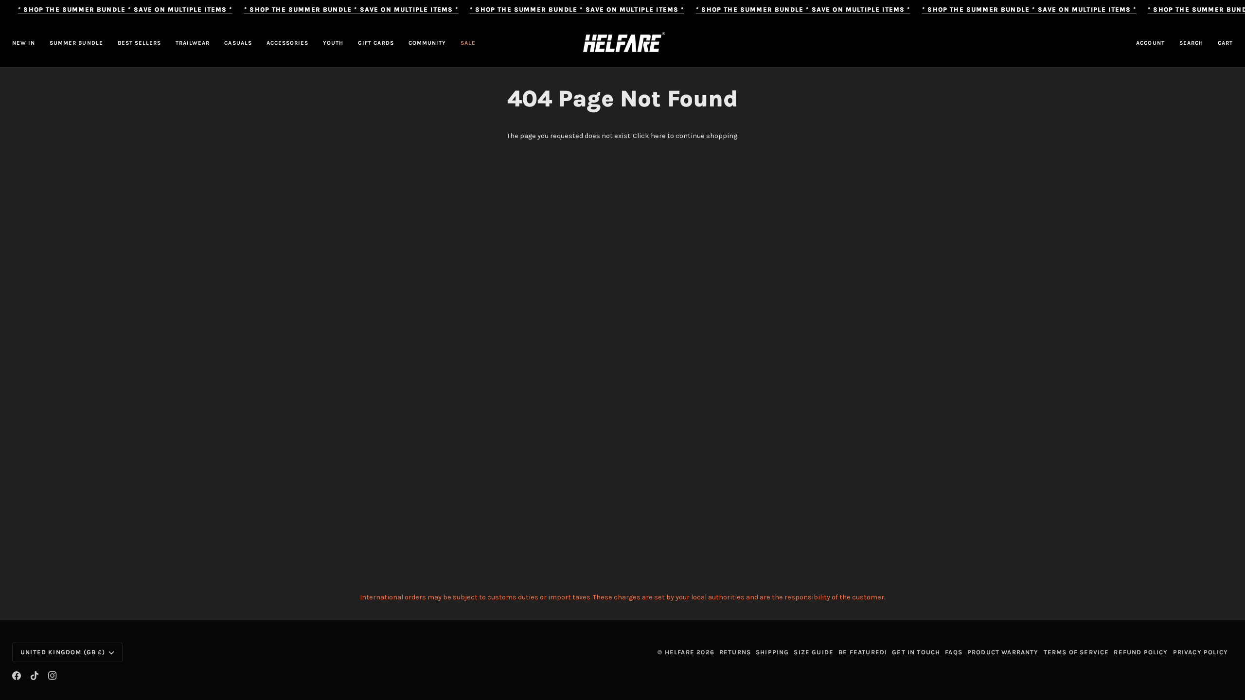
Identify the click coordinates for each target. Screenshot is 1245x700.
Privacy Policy (1200, 652)
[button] (192, 43)
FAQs (953, 652)
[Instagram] (52, 675)
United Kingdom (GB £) (63, 652)
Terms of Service (1076, 652)
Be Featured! (862, 652)
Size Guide (814, 652)
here (658, 136)
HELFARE (679, 652)
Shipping (772, 652)
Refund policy (1141, 652)
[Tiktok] (34, 675)
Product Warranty (1003, 652)
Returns (735, 652)
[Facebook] (16, 675)
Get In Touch (916, 652)
